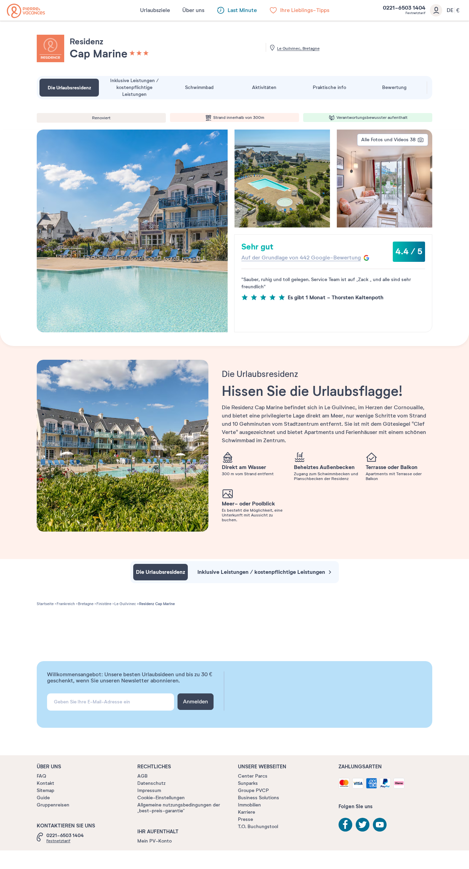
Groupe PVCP (253, 790)
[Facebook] (345, 825)
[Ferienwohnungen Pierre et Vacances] (26, 11)
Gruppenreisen (53, 805)
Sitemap (45, 790)
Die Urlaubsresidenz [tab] (69, 88)
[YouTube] (380, 825)
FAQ (41, 776)
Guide (43, 798)
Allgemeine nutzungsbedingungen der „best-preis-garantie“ (178, 808)
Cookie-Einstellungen (161, 798)
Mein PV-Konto (154, 841)
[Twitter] (362, 825)
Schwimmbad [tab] (199, 87)
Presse (245, 819)
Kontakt (45, 783)
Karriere (246, 812)
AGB (142, 776)
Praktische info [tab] (329, 87)
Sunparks (248, 783)
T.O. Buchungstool (258, 826)
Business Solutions (258, 798)
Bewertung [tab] (394, 87)
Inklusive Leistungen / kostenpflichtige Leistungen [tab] (134, 87)
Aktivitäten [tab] (264, 87)
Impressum (149, 790)
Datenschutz (151, 783)
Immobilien (249, 805)
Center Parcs (252, 776)
